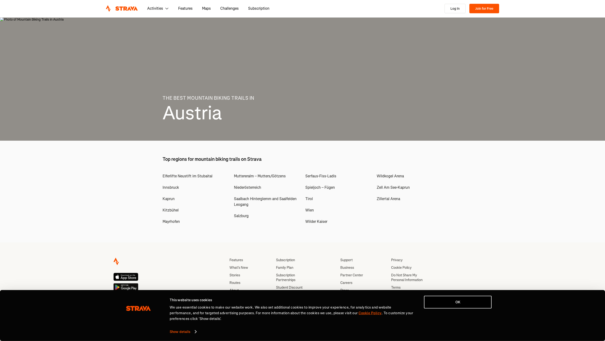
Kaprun (169, 198)
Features (185, 8)
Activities (155, 8)
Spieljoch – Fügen (320, 187)
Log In (455, 8)
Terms (396, 287)
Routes (234, 282)
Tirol (309, 198)
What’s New (238, 267)
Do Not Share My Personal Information (407, 277)
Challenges (229, 8)
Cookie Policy (401, 267)
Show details (180, 331)
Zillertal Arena (388, 198)
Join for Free (484, 8)
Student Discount (289, 287)
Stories (234, 275)
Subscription (258, 8)
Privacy (397, 260)
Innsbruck (171, 187)
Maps (206, 8)
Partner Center (351, 275)
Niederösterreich (247, 187)
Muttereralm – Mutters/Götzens (260, 176)
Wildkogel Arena (390, 176)
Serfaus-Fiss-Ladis (320, 176)
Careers (346, 282)
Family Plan (284, 267)
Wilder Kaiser (316, 221)
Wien (309, 210)
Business (347, 267)
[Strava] (122, 8)
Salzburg (241, 215)
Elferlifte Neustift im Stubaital (187, 176)
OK (457, 302)
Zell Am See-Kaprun (393, 187)
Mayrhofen (171, 221)
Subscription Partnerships (285, 277)
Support (346, 260)
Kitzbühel (171, 210)
